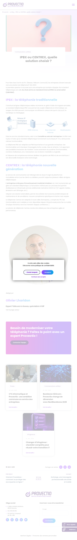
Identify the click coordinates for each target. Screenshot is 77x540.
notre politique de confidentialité (42, 265)
